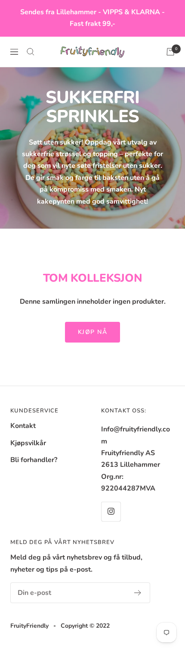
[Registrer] (138, 593)
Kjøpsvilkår (28, 443)
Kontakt (23, 426)
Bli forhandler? (33, 460)
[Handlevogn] (170, 52)
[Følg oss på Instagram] (110, 511)
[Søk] (30, 52)
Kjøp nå (93, 332)
